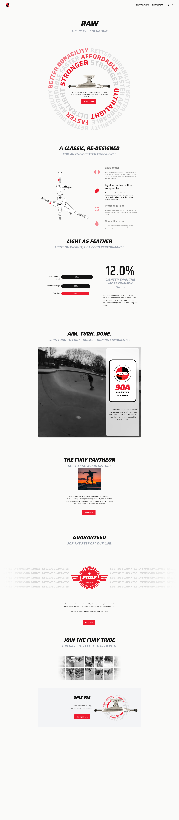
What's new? (89, 101)
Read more (89, 512)
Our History (157, 5)
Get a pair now (82, 717)
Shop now (89, 622)
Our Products (142, 5)
